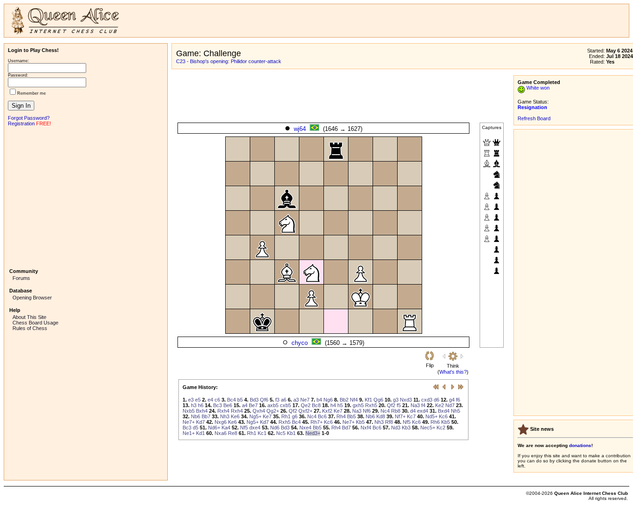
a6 (283, 399)
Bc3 (217, 405)
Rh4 (341, 416)
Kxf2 (327, 411)
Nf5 (407, 422)
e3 (191, 399)
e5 (198, 399)
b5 (240, 399)
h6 (200, 405)
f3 (277, 399)
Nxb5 (189, 411)
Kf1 (368, 399)
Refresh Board (534, 118)
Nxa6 (221, 433)
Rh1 (286, 416)
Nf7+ (400, 416)
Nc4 (385, 411)
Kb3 (406, 427)
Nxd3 (406, 399)
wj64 (300, 128)
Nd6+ (214, 427)
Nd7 (450, 405)
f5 (399, 405)
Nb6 (195, 416)
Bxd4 (443, 411)
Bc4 (231, 399)
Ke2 (439, 405)
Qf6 (264, 399)
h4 (333, 405)
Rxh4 (223, 411)
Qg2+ (272, 411)
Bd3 (254, 399)
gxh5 (358, 405)
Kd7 (200, 422)
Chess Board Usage (35, 322)
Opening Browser (32, 297)
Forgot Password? (29, 118)
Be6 (227, 405)
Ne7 (305, 399)
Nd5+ (431, 416)
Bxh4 (202, 411)
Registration (21, 123)
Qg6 (378, 399)
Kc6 (443, 416)
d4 (413, 411)
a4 (244, 405)
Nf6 (367, 411)
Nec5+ (427, 427)
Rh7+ (316, 422)
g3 (396, 399)
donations (580, 445)
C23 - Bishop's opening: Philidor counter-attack (228, 61)
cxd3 (426, 399)
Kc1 (262, 433)
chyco (299, 342)
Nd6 (274, 427)
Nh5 (455, 411)
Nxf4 (366, 427)
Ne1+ (189, 433)
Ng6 (328, 399)
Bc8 (316, 405)
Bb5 (351, 416)
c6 (217, 399)
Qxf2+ (305, 411)
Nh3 (224, 416)
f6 (458, 399)
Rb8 (395, 411)
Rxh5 (371, 405)
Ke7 (338, 411)
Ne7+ (189, 422)
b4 (319, 399)
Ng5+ (255, 416)
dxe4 (254, 427)
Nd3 (395, 427)
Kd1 (200, 433)
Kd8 (380, 416)
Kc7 (411, 416)
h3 (193, 405)
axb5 (273, 405)
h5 (340, 405)
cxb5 (285, 405)
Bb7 (206, 416)
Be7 (253, 405)
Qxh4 (259, 411)
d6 (436, 399)
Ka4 (226, 427)
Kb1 (291, 433)
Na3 (415, 405)
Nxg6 (221, 422)
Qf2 (391, 405)
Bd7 (346, 427)
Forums (21, 278)
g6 (295, 416)
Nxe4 (305, 427)
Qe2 (305, 405)
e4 (210, 399)
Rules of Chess (30, 328)
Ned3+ (312, 433)
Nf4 (354, 399)
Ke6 (235, 416)
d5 (195, 427)
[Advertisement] (86, 196)
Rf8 (389, 422)
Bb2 (344, 399)
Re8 (232, 433)
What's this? (453, 372)
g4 (452, 399)
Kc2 (441, 427)
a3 (296, 399)
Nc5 (280, 433)
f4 (423, 405)
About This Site (29, 317)
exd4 (422, 411)
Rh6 (435, 422)
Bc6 (322, 416)
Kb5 (360, 422)
